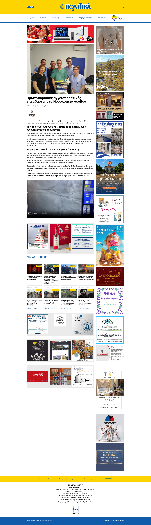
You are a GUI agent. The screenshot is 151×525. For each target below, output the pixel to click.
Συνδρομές (42, 479)
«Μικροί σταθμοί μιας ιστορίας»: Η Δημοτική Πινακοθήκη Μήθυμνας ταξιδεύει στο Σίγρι (67, 302)
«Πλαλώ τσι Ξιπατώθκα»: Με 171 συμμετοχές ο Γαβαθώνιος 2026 (51, 302)
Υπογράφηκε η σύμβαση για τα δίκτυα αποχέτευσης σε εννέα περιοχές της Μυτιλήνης (34, 302)
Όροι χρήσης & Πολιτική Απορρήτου (69, 479)
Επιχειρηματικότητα (85, 18)
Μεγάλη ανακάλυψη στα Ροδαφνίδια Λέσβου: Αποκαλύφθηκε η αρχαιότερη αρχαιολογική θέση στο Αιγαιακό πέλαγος (51, 279)
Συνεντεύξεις (69, 18)
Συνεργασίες (102, 18)
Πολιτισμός (55, 18)
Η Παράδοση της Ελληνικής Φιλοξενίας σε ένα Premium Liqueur (34, 277)
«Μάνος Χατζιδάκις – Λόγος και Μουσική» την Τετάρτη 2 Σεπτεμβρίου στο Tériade (85, 302)
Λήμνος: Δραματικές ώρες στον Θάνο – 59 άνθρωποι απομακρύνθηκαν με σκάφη (86, 277)
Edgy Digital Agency (118, 520)
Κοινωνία (43, 18)
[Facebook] (30, 7)
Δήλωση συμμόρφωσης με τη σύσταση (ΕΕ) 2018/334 (97, 479)
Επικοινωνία (52, 479)
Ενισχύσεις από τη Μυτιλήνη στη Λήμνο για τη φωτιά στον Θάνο (68, 277)
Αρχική (31, 18)
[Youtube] (33, 7)
